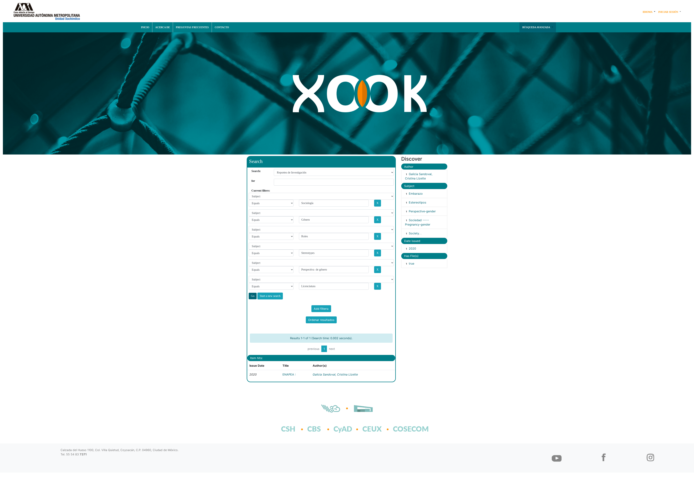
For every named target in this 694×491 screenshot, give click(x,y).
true (411, 263)
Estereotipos (417, 202)
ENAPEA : (289, 374)
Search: (252, 171)
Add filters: (321, 308)
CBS (314, 429)
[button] (649, 12)
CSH (288, 429)
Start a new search (270, 295)
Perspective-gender (422, 211)
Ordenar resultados (321, 320)
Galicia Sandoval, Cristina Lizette (335, 374)
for (252, 180)
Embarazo (416, 193)
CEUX (372, 429)
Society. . (415, 233)
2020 (412, 248)
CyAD (342, 429)
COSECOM (403, 429)
